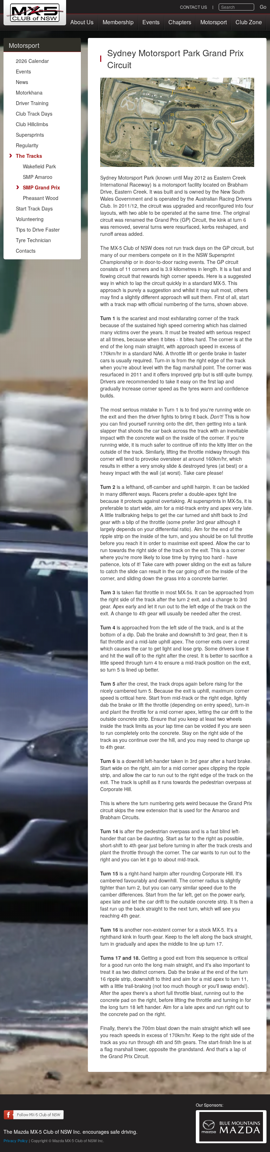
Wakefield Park (39, 166)
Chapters (179, 22)
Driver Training (32, 102)
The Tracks (29, 155)
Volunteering (30, 218)
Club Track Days (34, 113)
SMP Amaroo (37, 176)
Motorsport (213, 22)
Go (263, 6)
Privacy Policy (16, 1140)
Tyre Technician (33, 240)
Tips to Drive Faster (38, 229)
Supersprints (30, 134)
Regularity (27, 145)
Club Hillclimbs (32, 124)
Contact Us (193, 7)
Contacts (26, 250)
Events (151, 22)
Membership (118, 22)
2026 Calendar (32, 60)
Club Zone (249, 22)
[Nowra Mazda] (231, 1126)
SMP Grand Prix (41, 187)
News (22, 81)
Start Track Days (34, 208)
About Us (82, 22)
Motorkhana (29, 92)
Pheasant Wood (40, 197)
